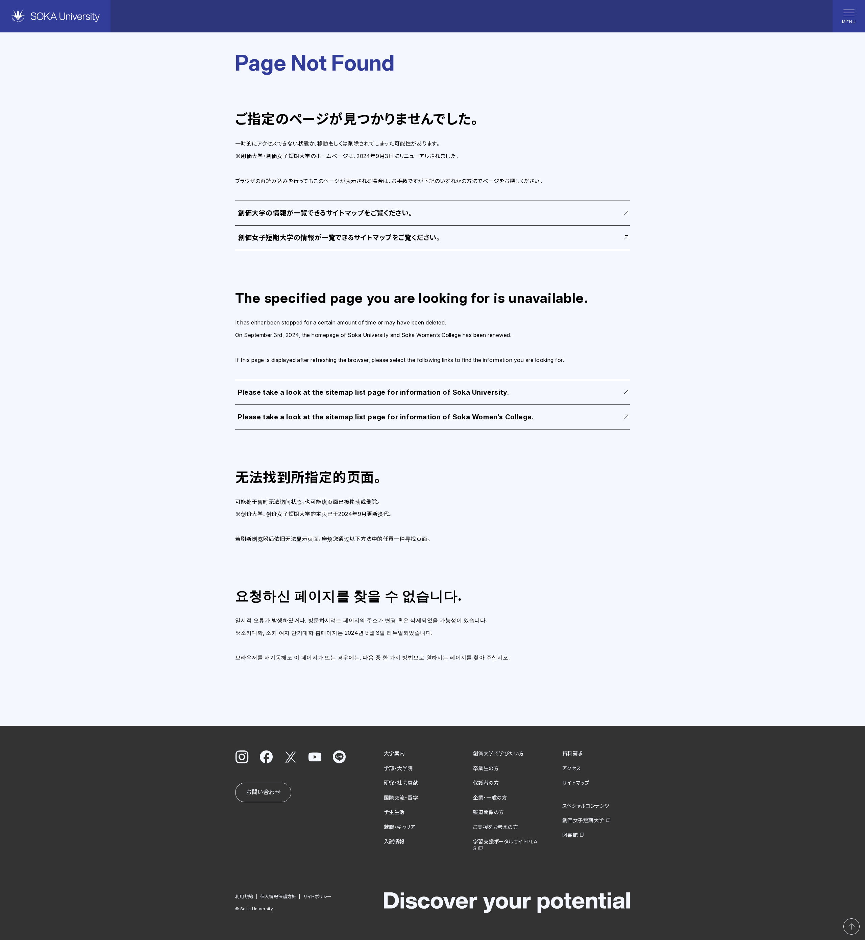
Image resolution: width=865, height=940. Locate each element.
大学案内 (394, 753)
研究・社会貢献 (401, 783)
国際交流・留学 (401, 797)
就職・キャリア (399, 827)
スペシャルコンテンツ (586, 806)
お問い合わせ (263, 792)
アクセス (571, 768)
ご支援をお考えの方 (495, 827)
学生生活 (394, 812)
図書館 (570, 835)
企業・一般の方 (490, 797)
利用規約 (244, 896)
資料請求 (572, 753)
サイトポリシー (317, 896)
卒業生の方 (486, 768)
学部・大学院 (398, 768)
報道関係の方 (488, 812)
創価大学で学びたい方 (498, 753)
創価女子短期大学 (583, 820)
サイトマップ (576, 783)
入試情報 (394, 841)
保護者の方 (486, 783)
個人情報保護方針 (278, 896)
